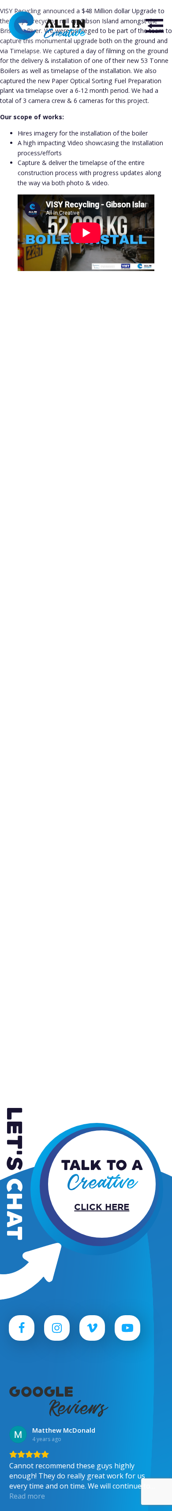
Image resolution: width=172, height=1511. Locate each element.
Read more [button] (27, 1496)
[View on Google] (18, 1434)
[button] (154, 26)
